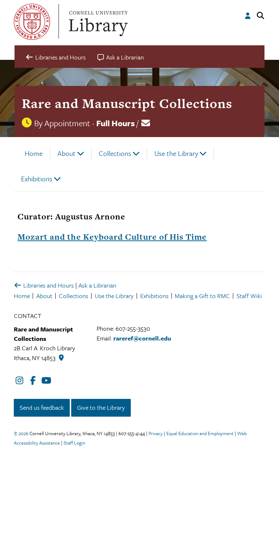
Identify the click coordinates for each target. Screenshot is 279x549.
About (66, 153)
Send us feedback (42, 407)
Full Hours (115, 123)
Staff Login (74, 442)
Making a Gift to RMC (202, 295)
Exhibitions (36, 178)
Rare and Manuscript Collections (127, 103)
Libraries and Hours (48, 285)
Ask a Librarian (97, 285)
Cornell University (32, 22)
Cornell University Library (97, 22)
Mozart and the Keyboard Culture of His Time (112, 237)
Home (34, 153)
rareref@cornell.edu (142, 338)
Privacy (156, 433)
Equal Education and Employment (200, 433)
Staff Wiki (249, 295)
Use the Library (176, 153)
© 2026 (21, 433)
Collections (115, 153)
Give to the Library (101, 407)
